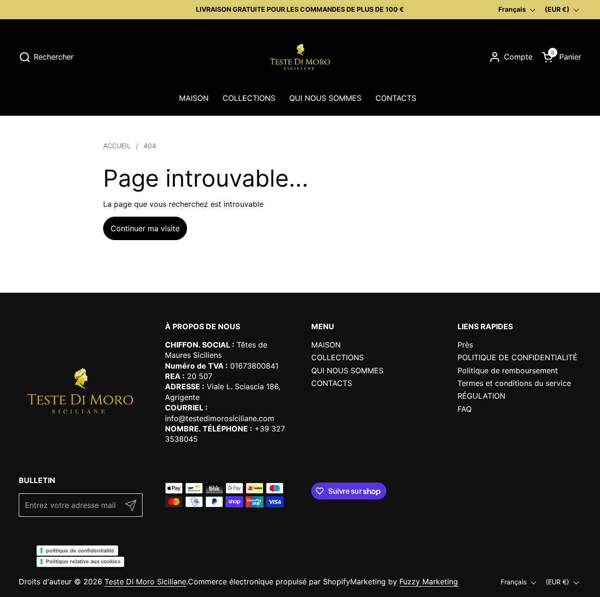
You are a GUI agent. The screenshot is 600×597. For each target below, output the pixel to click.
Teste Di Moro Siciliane (145, 581)
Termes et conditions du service (514, 383)
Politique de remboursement (508, 370)
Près (465, 344)
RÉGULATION (481, 396)
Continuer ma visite (145, 228)
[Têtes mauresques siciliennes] (300, 56)
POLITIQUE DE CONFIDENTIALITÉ (518, 357)
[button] (46, 57)
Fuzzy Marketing (428, 581)
